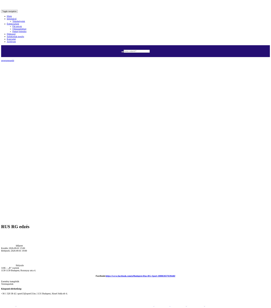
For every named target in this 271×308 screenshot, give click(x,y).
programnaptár (7, 60)
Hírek (9, 16)
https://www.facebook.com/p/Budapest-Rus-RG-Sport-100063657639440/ (140, 276)
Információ (12, 19)
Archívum (11, 41)
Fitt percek (17, 26)
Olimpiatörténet (19, 29)
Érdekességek (13, 24)
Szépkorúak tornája (15, 36)
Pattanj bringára (19, 31)
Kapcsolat (11, 39)
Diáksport (11, 34)
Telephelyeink (18, 21)
